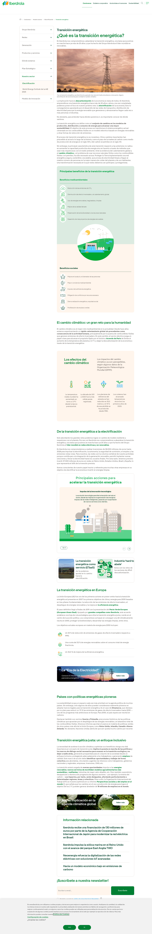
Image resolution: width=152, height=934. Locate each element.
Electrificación (48, 19)
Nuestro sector (37, 19)
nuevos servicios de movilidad (80, 770)
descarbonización (83, 101)
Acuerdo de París (113, 338)
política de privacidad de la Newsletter (87, 899)
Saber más (120, 676)
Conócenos (87, 3)
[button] (51, 29)
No (69, 927)
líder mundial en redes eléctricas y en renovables (88, 445)
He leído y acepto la (94, 899)
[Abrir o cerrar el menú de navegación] (147, 4)
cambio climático (66, 153)
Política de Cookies (61, 914)
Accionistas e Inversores (118, 3)
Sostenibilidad (134, 3)
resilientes (73, 772)
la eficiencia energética (108, 605)
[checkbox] (58, 899)
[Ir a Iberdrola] (10, 4)
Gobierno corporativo (100, 3)
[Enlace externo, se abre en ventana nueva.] (64, 784)
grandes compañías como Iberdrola (103, 612)
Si (84, 927)
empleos (126, 756)
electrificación (105, 106)
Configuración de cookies (37, 917)
